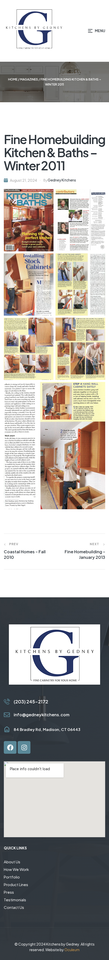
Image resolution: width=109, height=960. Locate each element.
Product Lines (16, 884)
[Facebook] (10, 747)
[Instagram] (24, 747)
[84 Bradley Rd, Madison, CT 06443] (7, 729)
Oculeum (72, 949)
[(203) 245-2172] (7, 702)
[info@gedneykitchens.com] (7, 715)
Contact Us (14, 907)
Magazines (29, 79)
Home (12, 79)
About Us (12, 861)
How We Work (16, 869)
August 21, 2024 (23, 180)
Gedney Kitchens (62, 180)
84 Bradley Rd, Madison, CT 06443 (47, 729)
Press (9, 892)
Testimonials (15, 899)
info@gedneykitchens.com (41, 714)
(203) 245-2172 (31, 701)
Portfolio (12, 876)
